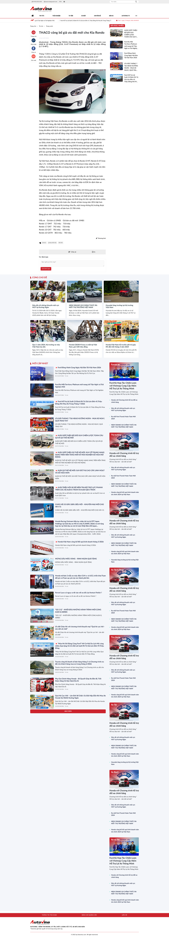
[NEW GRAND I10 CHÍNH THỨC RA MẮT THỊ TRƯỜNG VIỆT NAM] (84, 291)
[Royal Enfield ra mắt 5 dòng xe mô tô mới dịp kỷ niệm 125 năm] (42, 837)
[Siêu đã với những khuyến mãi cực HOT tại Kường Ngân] (47, 291)
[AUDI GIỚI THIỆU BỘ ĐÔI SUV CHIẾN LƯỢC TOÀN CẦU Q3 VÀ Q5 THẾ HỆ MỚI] (42, 441)
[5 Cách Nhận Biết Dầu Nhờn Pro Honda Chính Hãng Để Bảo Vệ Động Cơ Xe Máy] (42, 719)
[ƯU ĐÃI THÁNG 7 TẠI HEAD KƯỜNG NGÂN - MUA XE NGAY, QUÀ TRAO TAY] (42, 424)
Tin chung (115, 637)
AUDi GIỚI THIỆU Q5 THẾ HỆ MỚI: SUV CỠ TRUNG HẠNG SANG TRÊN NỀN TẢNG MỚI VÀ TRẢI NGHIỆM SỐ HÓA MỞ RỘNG (79, 455)
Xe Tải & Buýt (117, 570)
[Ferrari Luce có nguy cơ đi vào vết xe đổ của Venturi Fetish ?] (42, 599)
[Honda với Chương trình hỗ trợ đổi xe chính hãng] (124, 442)
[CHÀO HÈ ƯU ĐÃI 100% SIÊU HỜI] (42, 753)
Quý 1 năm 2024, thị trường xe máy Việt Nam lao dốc (46, 346)
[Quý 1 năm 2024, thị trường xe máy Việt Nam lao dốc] (47, 331)
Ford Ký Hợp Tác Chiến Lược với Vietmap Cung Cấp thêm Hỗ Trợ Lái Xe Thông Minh (123, 386)
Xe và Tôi (115, 840)
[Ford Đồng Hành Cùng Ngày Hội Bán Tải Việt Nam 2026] (42, 374)
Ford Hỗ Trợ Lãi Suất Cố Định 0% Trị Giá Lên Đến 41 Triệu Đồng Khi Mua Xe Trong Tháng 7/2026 (42, 20)
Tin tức (66, 376)
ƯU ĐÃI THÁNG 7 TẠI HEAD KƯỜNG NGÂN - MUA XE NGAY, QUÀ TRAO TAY (98, 20)
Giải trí (114, 502)
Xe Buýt (115, 772)
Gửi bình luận (46, 268)
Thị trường (116, 435)
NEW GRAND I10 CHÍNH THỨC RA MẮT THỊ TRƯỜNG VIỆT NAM (83, 306)
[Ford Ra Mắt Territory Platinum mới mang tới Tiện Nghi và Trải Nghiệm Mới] (42, 391)
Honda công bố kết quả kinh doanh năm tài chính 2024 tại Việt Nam (125, 493)
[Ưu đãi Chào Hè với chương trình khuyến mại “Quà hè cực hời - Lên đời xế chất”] (42, 633)
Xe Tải (114, 705)
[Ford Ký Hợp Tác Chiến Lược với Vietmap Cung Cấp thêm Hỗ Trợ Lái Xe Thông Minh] (124, 371)
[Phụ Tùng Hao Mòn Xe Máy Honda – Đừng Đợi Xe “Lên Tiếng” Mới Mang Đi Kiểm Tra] (42, 736)
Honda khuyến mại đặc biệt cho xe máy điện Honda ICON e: (78, 848)
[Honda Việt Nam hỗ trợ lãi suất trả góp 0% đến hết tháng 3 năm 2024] (121, 331)
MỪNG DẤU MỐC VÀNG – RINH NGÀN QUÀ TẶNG (76, 559)
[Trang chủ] (32, 15)
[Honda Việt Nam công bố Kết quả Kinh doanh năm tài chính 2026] (42, 804)
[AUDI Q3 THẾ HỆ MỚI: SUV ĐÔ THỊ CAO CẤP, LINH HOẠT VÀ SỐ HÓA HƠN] (42, 476)
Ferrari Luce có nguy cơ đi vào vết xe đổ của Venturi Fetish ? (78, 593)
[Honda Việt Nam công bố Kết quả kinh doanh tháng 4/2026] (42, 871)
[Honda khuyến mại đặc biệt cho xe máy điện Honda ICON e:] (42, 854)
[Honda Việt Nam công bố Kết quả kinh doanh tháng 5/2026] (42, 548)
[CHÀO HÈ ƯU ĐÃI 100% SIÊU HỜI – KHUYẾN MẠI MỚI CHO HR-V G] (42, 510)
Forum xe (115, 365)
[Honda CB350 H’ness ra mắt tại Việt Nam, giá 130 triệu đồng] (84, 331)
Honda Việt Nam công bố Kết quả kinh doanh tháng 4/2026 (78, 865)
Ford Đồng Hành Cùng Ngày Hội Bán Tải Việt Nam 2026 (79, 368)
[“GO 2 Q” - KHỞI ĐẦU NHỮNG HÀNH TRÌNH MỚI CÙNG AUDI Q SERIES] (42, 616)
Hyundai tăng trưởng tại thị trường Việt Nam (119, 306)
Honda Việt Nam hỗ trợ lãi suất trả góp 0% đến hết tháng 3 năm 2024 (121, 346)
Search (136, 1)
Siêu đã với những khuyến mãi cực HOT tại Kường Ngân (45, 306)
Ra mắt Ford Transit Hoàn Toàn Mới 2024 (123, 418)
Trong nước (34, 300)
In (94, 252)
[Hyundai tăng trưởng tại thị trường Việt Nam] (121, 291)
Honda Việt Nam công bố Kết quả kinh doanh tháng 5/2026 (80, 542)
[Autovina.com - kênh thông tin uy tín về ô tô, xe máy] (41, 8)
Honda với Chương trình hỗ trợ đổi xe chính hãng (124, 401)
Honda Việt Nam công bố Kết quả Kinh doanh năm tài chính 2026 (80, 797)
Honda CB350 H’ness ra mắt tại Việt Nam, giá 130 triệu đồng (83, 346)
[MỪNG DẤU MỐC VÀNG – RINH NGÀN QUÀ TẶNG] (42, 565)
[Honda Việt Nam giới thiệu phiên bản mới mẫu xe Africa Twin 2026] (42, 787)
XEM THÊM (68, 881)
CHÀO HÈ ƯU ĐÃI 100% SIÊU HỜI (71, 747)
